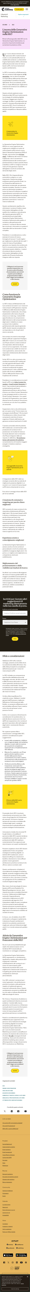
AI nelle (11, 1036)
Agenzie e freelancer (7, 1190)
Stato (3, 1163)
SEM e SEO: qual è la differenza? (10, 1128)
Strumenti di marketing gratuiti (10, 1176)
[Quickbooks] (10, 1248)
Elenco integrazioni (7, 1182)
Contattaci (5, 1224)
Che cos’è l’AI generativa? (8, 1125)
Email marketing (6, 1149)
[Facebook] (4, 1263)
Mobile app (5, 1165)
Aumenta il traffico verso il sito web (13, 1095)
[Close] (27, 1277)
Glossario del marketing (8, 1179)
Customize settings (15, 1288)
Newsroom (5, 1207)
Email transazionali (7, 1152)
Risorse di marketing (7, 1174)
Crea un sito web (7, 1090)
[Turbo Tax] (10, 1245)
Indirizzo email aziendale (10, 609)
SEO (13, 24)
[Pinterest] (26, 1263)
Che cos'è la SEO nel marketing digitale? (12, 1123)
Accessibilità (5, 1215)
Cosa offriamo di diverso (8, 1155)
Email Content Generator (17, 384)
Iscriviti (15, 284)
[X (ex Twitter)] (8, 1263)
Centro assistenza (6, 1229)
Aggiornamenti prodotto (8, 1147)
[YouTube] (21, 1263)
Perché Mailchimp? (7, 1144)
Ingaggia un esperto (7, 1226)
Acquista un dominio (8, 1093)
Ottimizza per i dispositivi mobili (12, 1100)
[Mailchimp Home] (7, 9)
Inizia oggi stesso (15, 4)
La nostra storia (6, 1204)
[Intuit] (15, 1241)
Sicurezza (4, 1160)
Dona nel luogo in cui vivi (8, 1210)
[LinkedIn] (17, 1263)
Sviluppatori (5, 1193)
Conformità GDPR (7, 1157)
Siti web (4, 24)
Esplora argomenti (23, 14)
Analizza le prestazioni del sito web (13, 1097)
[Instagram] (12, 1263)
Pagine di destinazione (9, 1088)
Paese (4, 618)
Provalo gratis (19, 9)
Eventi (4, 1196)
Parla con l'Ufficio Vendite (8, 1232)
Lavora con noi (6, 1212)
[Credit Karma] (19, 1245)
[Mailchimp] (20, 1248)
